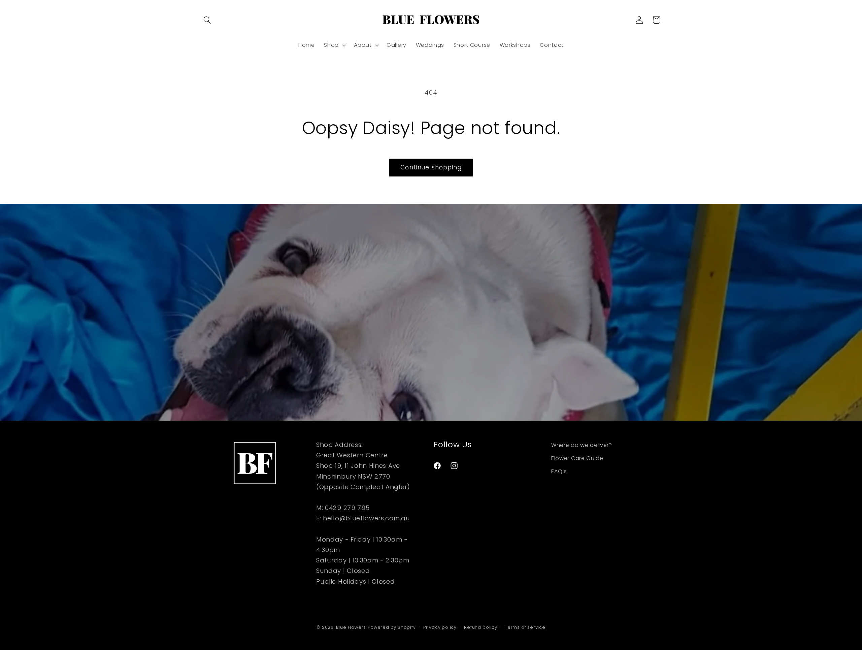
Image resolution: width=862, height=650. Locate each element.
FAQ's (559, 471)
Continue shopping (431, 167)
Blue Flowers (351, 627)
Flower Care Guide (577, 458)
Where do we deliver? (581, 445)
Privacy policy (440, 627)
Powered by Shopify (392, 627)
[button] (207, 20)
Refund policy (480, 627)
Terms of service (525, 627)
